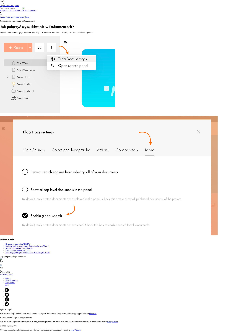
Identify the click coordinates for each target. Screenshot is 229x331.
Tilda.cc (8, 278)
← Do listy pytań (6, 274)
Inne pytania (24, 17)
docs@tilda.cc (75, 330)
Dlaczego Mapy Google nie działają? (19, 248)
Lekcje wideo (10, 283)
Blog (6, 285)
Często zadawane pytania (9, 17)
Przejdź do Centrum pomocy (25, 10)
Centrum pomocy (11, 280)
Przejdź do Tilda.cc (7, 10)
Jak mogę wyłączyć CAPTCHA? (17, 244)
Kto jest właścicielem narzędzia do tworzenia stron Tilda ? (26, 246)
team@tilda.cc (112, 322)
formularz (92, 314)
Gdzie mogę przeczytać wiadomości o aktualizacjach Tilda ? (27, 253)
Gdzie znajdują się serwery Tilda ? (18, 250)
